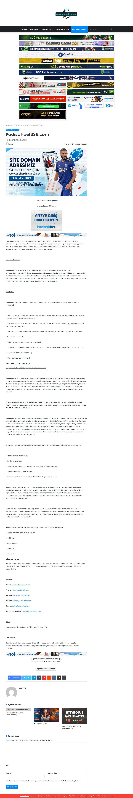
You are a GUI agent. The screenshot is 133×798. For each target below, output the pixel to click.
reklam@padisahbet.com (32, 611)
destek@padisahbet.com (21, 585)
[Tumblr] (39, 678)
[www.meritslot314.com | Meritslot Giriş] (18, 709)
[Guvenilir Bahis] (66, 14)
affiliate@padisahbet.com (22, 601)
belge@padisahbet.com (21, 595)
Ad (7, 765)
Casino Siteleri (46, 29)
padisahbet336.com (46, 669)
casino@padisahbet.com (21, 606)
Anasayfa (10, 125)
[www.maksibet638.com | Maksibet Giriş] (74, 716)
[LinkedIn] (34, 678)
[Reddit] (49, 678)
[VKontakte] (54, 678)
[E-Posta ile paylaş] (59, 678)
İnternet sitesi (52, 773)
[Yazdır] (64, 678)
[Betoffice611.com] (46, 715)
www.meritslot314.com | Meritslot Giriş (15, 714)
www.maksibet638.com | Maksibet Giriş (71, 727)
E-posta (9, 773)
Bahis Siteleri (34, 29)
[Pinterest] (44, 678)
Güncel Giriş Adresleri (79, 29)
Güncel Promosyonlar (62, 29)
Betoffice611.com (40, 724)
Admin (11, 144)
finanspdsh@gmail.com (20, 590)
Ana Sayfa (24, 29)
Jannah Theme (24, 796)
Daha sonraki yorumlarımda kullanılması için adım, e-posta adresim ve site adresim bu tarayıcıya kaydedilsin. (44, 781)
